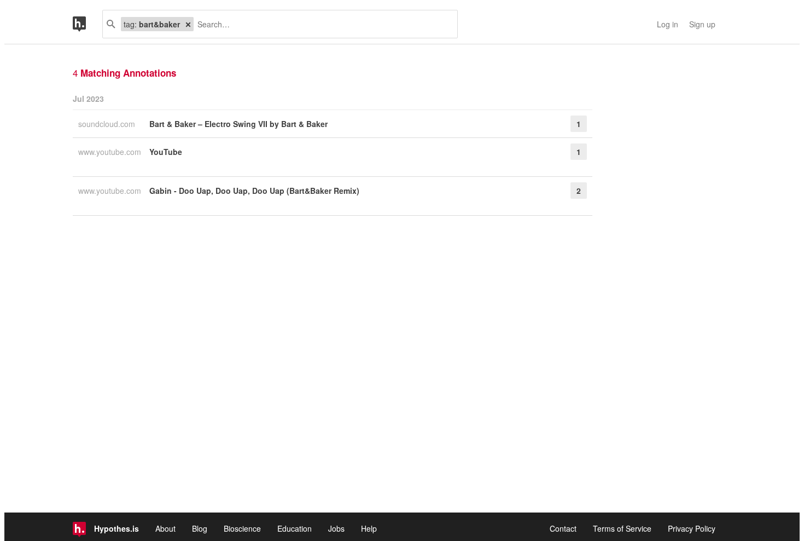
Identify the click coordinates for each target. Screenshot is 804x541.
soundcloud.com (107, 123)
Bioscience (242, 528)
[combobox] (321, 24)
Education (294, 528)
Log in (667, 24)
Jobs (336, 528)
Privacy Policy (691, 528)
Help (369, 528)
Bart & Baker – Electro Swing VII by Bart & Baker (238, 123)
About (165, 528)
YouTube (165, 151)
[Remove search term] (188, 24)
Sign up (702, 24)
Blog (199, 528)
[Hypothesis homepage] (87, 24)
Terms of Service (622, 528)
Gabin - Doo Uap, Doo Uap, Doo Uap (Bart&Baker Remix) (254, 190)
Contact (563, 528)
